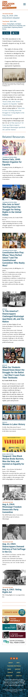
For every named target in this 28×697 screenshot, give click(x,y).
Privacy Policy (14, 691)
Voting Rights (11, 24)
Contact (19, 676)
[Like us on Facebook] (11, 658)
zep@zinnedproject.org (16, 685)
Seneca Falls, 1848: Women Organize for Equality (12, 162)
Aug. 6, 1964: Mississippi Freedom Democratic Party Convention (12, 508)
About (10, 663)
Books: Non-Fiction (7, 454)
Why (18, 663)
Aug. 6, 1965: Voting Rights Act (11, 591)
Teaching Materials (14, 666)
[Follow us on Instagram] (17, 658)
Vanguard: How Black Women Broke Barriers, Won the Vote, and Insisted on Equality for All (13, 461)
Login (18, 672)
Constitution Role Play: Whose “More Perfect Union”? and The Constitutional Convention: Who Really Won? (13, 259)
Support (18, 669)
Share (7, 33)
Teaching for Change (17, 682)
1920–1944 (13, 21)
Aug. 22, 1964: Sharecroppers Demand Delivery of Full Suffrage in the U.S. (13, 547)
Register (9, 676)
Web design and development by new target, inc (14, 689)
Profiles (4, 422)
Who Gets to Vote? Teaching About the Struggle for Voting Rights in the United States (11, 209)
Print (16, 33)
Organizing (15, 27)
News (9, 669)
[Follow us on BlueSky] (14, 658)
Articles (4, 309)
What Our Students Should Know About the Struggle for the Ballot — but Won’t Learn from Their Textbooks (13, 372)
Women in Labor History (13, 424)
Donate (10, 672)
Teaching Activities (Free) (9, 157)
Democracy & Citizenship (15, 25)
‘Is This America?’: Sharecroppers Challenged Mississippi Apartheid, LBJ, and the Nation (13, 316)
